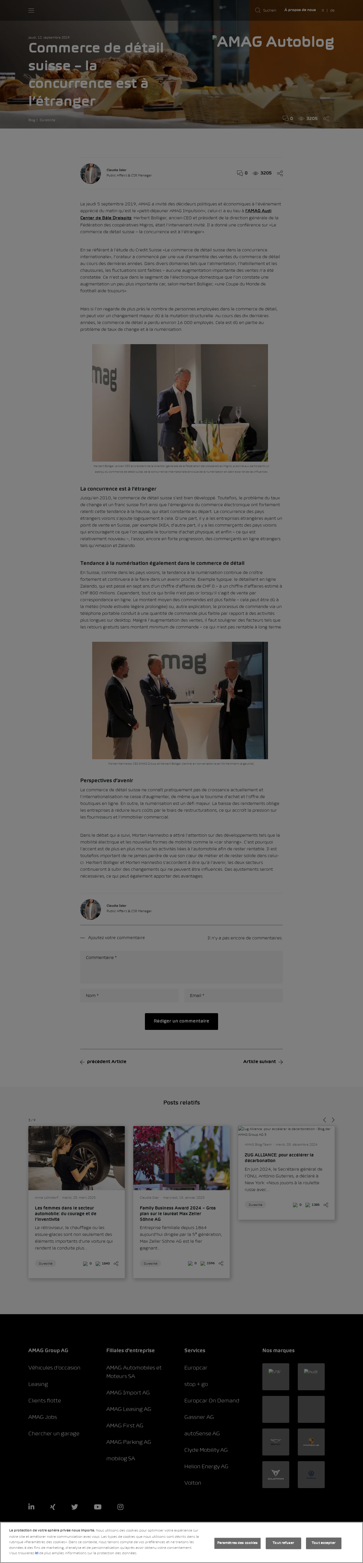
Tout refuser (283, 1543)
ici (36, 1553)
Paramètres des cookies (237, 1543)
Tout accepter (323, 1543)
